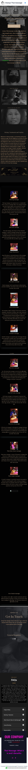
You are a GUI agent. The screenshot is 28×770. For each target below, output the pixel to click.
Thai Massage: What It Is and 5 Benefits (14, 751)
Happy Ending (7, 709)
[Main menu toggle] (25, 2)
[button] (14, 709)
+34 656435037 (16, 742)
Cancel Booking (7, 725)
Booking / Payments (8, 715)
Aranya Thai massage (13, 3)
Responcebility (7, 730)
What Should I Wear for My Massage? (12, 720)
